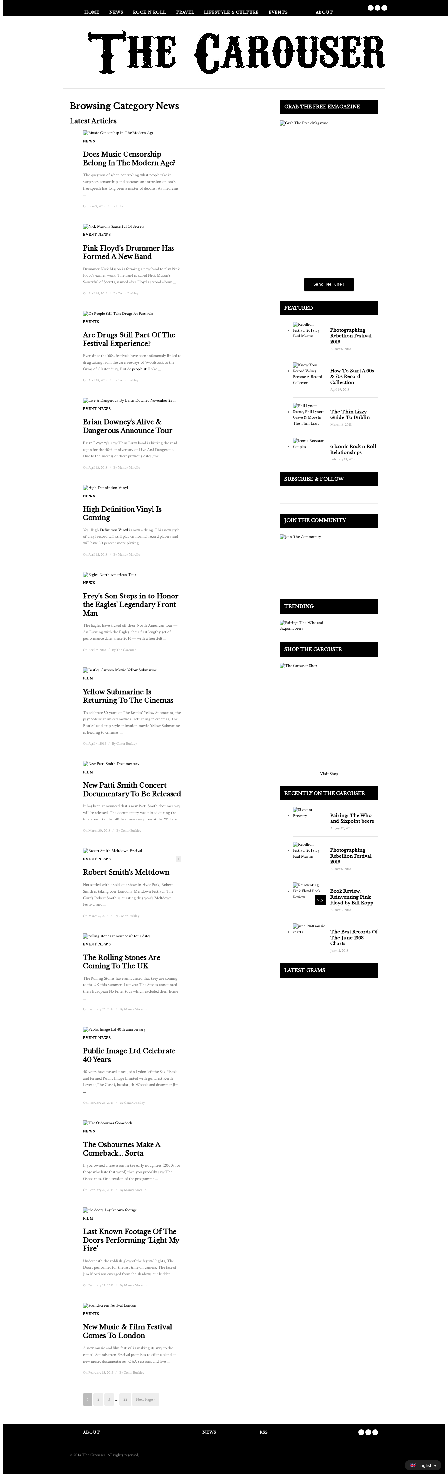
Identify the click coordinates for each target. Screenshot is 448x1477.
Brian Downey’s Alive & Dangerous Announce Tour (128, 426)
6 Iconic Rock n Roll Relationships (353, 449)
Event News (97, 234)
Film (88, 678)
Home (91, 12)
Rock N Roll (149, 12)
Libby (120, 206)
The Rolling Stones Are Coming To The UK (121, 962)
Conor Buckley (128, 293)
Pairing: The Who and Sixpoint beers (352, 818)
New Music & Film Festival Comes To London (127, 1331)
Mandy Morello (129, 467)
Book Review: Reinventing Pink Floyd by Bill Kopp (351, 897)
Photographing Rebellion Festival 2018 (351, 336)
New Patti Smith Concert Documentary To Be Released (132, 789)
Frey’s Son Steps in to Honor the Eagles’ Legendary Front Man (130, 604)
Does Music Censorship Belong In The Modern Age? (129, 159)
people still (141, 369)
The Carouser (126, 650)
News (116, 12)
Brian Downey (95, 443)
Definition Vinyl (114, 530)
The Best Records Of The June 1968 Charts (354, 937)
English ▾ (423, 1465)
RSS (264, 1432)
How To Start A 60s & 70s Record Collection (352, 376)
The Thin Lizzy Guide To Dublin (350, 414)
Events (278, 12)
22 (125, 1399)
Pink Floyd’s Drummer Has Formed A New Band (128, 252)
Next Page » (145, 1399)
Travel (185, 12)
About (324, 12)
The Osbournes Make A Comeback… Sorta (121, 1149)
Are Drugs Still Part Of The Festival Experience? (129, 339)
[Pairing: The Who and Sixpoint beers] (304, 625)
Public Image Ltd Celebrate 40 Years (129, 1055)
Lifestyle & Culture (231, 12)
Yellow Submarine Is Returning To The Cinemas (128, 696)
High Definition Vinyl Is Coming (122, 513)
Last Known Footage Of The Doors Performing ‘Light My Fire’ (131, 1240)
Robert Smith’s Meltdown (126, 872)
